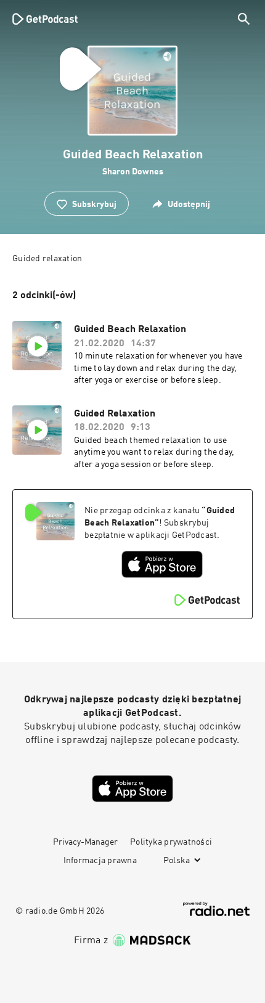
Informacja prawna (100, 860)
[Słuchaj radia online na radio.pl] (216, 909)
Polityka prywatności (171, 842)
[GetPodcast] (45, 18)
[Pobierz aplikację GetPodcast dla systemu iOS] (162, 564)
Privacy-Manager (85, 842)
